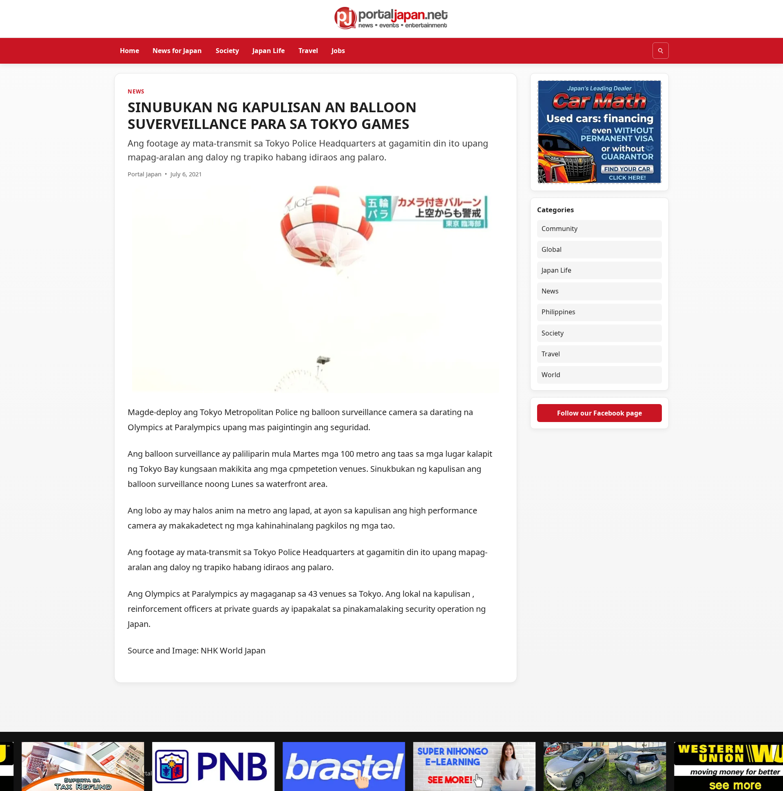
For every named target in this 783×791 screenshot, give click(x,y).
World (551, 375)
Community (559, 228)
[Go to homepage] (391, 18)
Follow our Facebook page (599, 413)
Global (552, 249)
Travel (308, 50)
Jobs (338, 50)
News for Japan (177, 50)
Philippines (558, 312)
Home (129, 50)
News (136, 91)
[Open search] (660, 50)
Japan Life (268, 50)
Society (227, 50)
